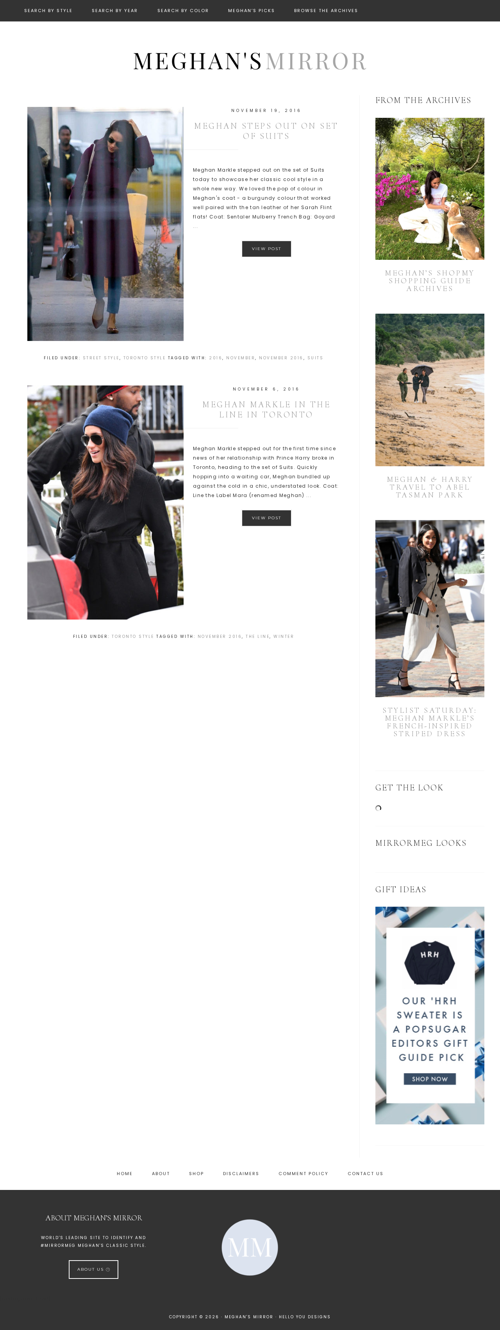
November (240, 358)
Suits (315, 358)
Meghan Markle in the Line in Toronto (266, 410)
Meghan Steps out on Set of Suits (266, 131)
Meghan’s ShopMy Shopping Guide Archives (430, 280)
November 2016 (281, 358)
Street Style (101, 358)
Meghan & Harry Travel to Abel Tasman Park (430, 487)
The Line (258, 636)
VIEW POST (266, 248)
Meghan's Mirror (250, 59)
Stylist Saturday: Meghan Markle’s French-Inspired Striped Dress (429, 722)
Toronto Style (144, 358)
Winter (283, 636)
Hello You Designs (305, 1317)
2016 (215, 358)
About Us (91, 1269)
